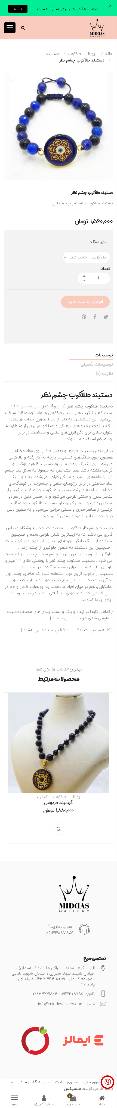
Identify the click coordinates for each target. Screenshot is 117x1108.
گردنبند (42, 796)
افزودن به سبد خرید (85, 301)
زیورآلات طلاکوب (82, 53)
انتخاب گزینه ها (58, 829)
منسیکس (72, 1088)
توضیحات (104, 355)
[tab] (58, 355)
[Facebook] (94, 317)
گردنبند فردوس (58, 802)
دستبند (52, 53)
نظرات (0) (104, 373)
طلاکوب (74, 527)
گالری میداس (25, 1081)
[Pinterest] (84, 317)
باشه (18, 9)
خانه (109, 53)
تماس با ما (65, 618)
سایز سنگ (99, 242)
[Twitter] (106, 317)
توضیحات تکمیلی (97, 364)
